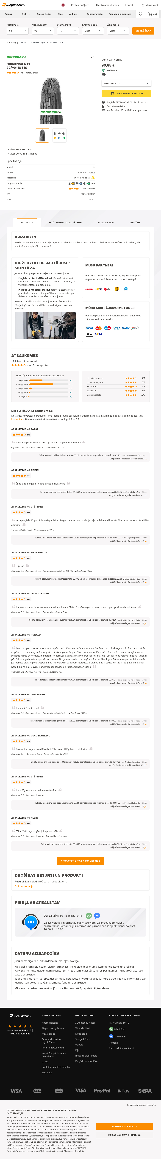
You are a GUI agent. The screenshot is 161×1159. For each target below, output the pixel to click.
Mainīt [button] (92, 172)
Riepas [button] (8, 13)
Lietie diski (81, 1033)
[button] (45, 380)
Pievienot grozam (129, 93)
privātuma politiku (90, 978)
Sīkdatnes (47, 1072)
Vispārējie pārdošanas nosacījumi (54, 1054)
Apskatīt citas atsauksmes (80, 860)
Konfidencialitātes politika (56, 1066)
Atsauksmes (105, 222)
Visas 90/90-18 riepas (21, 149)
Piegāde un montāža (120, 13)
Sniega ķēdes (44, 13)
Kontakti (130, 5)
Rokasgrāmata (95, 13)
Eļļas (60, 13)
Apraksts (26, 222)
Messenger (120, 1036)
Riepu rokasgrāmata (53, 1028)
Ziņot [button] (144, 455)
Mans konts (152, 5)
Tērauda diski (82, 1028)
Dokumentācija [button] (24, 886)
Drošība (135, 222)
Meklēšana (143, 30)
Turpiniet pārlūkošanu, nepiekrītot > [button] (142, 1105)
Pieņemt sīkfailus (124, 1126)
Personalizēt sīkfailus (124, 1135)
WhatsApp (119, 1029)
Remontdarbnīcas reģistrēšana (51, 1040)
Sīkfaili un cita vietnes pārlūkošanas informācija (60, 1141)
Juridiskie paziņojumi (53, 1047)
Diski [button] (25, 13)
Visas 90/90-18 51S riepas (23, 153)
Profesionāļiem (80, 5)
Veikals (73, 13)
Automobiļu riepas (85, 1022)
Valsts (45, 1061)
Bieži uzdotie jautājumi (65, 222)
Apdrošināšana (50, 1022)
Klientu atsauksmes (107, 5)
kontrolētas (17, 419)
